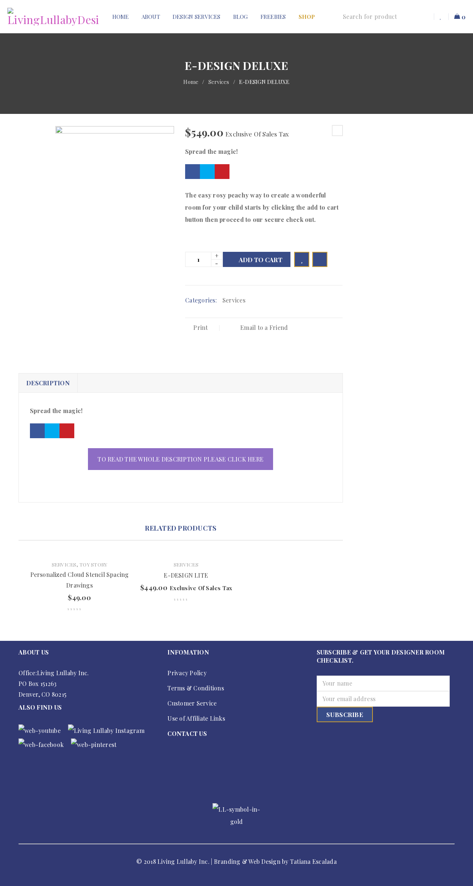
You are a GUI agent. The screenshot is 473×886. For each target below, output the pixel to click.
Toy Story (93, 564)
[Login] (425, 16)
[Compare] (319, 259)
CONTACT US (187, 733)
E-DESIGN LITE (186, 575)
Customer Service (192, 703)
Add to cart (260, 260)
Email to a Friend (263, 327)
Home (190, 81)
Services (218, 81)
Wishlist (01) (441, 16)
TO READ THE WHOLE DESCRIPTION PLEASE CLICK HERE (180, 459)
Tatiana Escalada (313, 861)
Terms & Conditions (195, 688)
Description (48, 383)
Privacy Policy (187, 673)
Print (200, 327)
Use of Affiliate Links (196, 718)
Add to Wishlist (301, 259)
